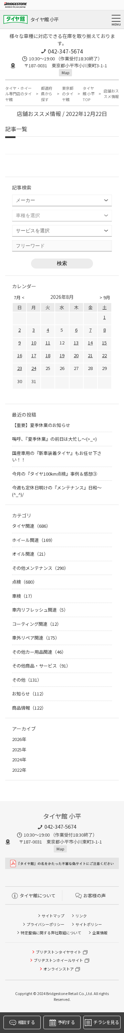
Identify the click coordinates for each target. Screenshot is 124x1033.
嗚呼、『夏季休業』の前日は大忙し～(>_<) (56, 439)
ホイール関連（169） (33, 540)
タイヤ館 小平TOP (89, 93)
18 (47, 355)
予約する (66, 1022)
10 (33, 342)
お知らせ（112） (29, 693)
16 (19, 355)
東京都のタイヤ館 (67, 93)
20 (76, 355)
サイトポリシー (88, 924)
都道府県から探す (46, 93)
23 (19, 368)
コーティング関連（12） (36, 624)
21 (90, 355)
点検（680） (24, 581)
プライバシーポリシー (45, 924)
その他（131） (27, 679)
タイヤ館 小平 (44, 19)
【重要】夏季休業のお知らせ (41, 425)
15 (104, 342)
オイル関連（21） (30, 553)
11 (47, 342)
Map (65, 72)
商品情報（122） (29, 707)
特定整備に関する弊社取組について (51, 932)
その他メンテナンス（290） (40, 568)
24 (33, 368)
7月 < (19, 297)
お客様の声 (94, 895)
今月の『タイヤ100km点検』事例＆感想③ (57, 473)
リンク (81, 915)
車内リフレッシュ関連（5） (40, 609)
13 (76, 342)
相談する (26, 1022)
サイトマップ (53, 915)
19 (62, 355)
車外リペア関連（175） (36, 637)
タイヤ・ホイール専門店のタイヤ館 (18, 93)
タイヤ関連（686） (31, 526)
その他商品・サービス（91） (41, 665)
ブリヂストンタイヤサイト (58, 952)
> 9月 (105, 297)
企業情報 (99, 932)
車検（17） (23, 596)
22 (104, 355)
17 (33, 355)
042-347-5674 (65, 51)
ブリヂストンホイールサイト (58, 960)
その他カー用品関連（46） (39, 652)
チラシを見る (106, 1022)
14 (90, 342)
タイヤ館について (37, 895)
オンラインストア (58, 969)
